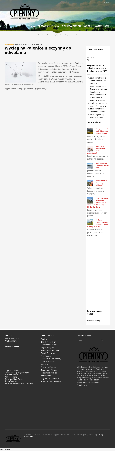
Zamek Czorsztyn (48, 353)
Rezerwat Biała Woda (13, 379)
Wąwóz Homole (11, 374)
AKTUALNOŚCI (102, 26)
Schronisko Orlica (48, 361)
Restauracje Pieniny (49, 370)
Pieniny (44, 339)
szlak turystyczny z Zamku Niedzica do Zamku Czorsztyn (98, 97)
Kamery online (11, 377)
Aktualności (50, 35)
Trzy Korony (46, 356)
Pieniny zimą (46, 375)
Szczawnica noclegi (48, 344)
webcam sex (5, 449)
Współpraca (82, 385)
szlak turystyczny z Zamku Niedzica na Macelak (98, 81)
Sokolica (44, 364)
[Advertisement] (101, 273)
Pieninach (79, 63)
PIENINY (31, 26)
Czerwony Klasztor (48, 367)
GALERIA (88, 26)
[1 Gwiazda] (6, 44)
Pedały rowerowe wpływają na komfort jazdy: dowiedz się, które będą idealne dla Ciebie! (97, 202)
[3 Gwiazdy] (9, 44)
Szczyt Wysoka (11, 381)
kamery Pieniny (93, 320)
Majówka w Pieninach (50, 378)
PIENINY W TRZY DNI (71, 26)
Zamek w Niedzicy (48, 342)
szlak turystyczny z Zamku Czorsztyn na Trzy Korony (98, 89)
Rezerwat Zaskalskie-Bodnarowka (19, 383)
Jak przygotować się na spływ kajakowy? (101, 183)
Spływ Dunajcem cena (50, 350)
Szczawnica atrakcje (49, 373)
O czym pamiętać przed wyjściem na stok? (102, 165)
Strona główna (41, 35)
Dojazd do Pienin (12, 370)
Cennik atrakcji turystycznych (17, 372)
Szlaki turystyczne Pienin (51, 381)
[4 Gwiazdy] (11, 44)
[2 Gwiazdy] (7, 44)
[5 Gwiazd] (13, 44)
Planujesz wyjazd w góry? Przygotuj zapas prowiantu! (102, 131)
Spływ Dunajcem (47, 347)
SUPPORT (107, 2)
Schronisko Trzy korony (51, 359)
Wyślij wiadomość (12, 341)
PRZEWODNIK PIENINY (48, 26)
